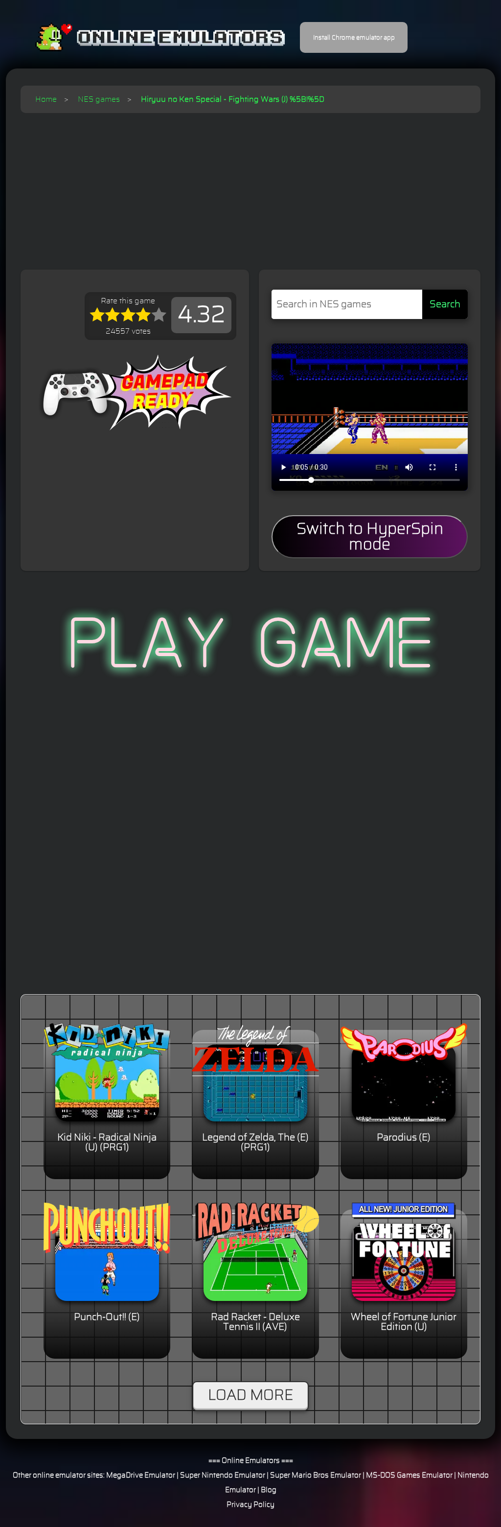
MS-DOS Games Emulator (409, 1475)
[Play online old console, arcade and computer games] (145, 37)
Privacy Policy (250, 1504)
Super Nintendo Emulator (222, 1475)
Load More (250, 1395)
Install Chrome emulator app (354, 37)
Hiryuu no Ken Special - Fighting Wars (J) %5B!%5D (232, 99)
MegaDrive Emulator (140, 1475)
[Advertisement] (250, 186)
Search (445, 304)
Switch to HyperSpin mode (369, 536)
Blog (268, 1490)
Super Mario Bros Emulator (315, 1475)
